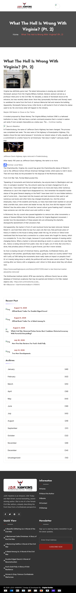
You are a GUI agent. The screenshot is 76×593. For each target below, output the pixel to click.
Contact (44, 503)
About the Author (47, 494)
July (9, 413)
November (12, 443)
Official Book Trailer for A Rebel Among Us (28, 321)
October (11, 436)
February (11, 377)
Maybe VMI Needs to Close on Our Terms (19, 112)
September (12, 428)
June (10, 406)
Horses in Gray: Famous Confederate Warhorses (19, 575)
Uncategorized (14, 458)
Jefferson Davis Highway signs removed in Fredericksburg (25, 156)
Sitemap (44, 508)
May (9, 399)
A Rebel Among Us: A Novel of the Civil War (20, 553)
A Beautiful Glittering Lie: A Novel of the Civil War (20, 530)
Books (43, 498)
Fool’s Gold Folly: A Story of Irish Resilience (17, 568)
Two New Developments (21, 353)
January (11, 369)
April (10, 391)
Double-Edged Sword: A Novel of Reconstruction (17, 560)
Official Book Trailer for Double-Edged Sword (29, 311)
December (12, 450)
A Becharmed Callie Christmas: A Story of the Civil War (21, 537)
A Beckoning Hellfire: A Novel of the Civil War (20, 545)
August (11, 421)
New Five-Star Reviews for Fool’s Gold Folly (28, 343)
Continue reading (55, 122)
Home (15, 34)
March (10, 384)
